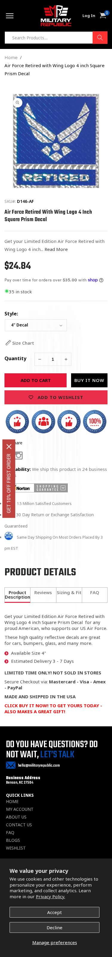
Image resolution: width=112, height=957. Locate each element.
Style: (11, 313)
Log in (88, 16)
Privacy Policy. (50, 896)
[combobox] (56, 38)
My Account (19, 809)
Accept (54, 912)
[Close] (9, 446)
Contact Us (19, 825)
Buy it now (89, 380)
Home (11, 57)
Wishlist (16, 848)
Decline (54, 927)
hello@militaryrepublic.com (39, 765)
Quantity (15, 358)
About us (16, 817)
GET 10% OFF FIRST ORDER (9, 483)
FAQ (10, 832)
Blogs (13, 840)
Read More (56, 249)
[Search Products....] (100, 37)
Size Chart (23, 343)
